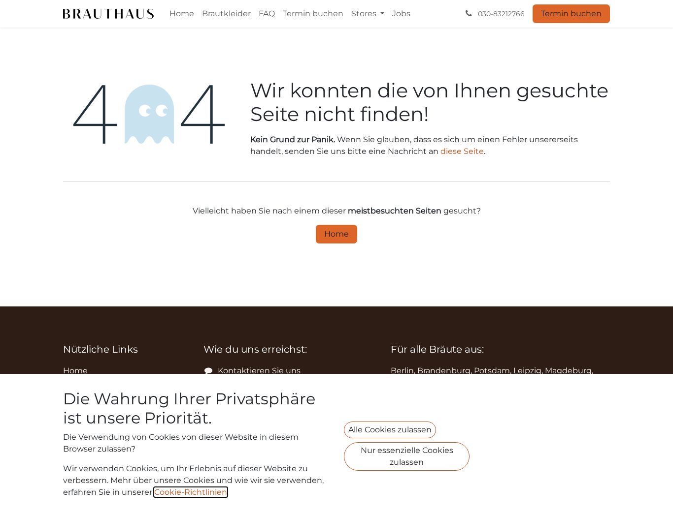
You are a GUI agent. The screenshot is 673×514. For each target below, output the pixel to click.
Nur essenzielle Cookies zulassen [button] (407, 456)
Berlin (402, 370)
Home (336, 234)
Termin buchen (571, 13)
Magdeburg (568, 370)
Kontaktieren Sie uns (259, 370)
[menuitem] (182, 14)
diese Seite (462, 151)
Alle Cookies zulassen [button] (390, 429)
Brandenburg (444, 370)
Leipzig (527, 370)
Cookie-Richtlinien (190, 492)
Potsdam (492, 370)
